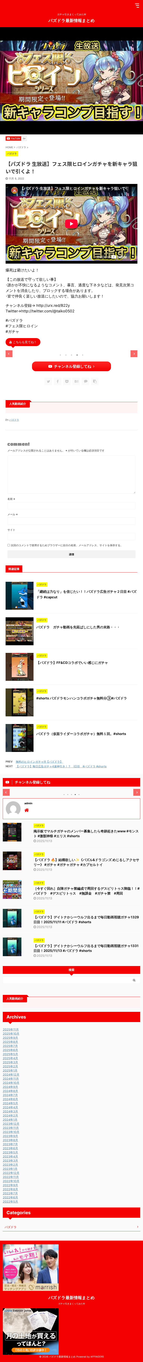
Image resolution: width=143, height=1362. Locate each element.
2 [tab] (66, 355)
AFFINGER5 (97, 1356)
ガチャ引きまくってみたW (71, 1303)
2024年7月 (10, 1095)
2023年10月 (11, 1132)
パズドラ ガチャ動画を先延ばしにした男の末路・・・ (78, 627)
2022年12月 (11, 1173)
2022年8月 (10, 1189)
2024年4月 (10, 1107)
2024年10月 (11, 1083)
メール (12, 514)
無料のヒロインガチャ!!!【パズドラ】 (39, 761)
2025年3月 (10, 1062)
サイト (11, 529)
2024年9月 (10, 1087)
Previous (9, 353)
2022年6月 (10, 1197)
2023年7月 (10, 1144)
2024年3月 (10, 1111)
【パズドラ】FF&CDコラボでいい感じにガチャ (72, 663)
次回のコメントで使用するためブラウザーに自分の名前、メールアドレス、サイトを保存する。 (67, 545)
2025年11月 (11, 1029)
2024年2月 (10, 1115)
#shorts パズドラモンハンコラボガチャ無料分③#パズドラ (81, 698)
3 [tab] (71, 355)
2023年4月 (10, 1156)
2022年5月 (10, 1201)
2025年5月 (10, 1054)
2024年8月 (10, 1091)
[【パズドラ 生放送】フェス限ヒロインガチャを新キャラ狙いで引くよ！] (76, 381)
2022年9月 (10, 1185)
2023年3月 (10, 1160)
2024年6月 (10, 1099)
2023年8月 (10, 1140)
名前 (11, 498)
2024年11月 (11, 1079)
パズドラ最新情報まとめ (71, 20)
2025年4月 (10, 1058)
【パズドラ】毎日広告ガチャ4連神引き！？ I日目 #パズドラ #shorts (61, 766)
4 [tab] (77, 355)
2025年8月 (10, 1042)
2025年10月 (11, 1033)
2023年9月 (10, 1136)
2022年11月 (11, 1177)
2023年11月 (11, 1128)
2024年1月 (10, 1119)
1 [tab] (60, 355)
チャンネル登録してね (72, 366)
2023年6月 (10, 1148)
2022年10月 (11, 1181)
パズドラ (14, 419)
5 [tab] (83, 355)
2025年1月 (10, 1070)
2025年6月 (10, 1050)
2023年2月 (10, 1165)
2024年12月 (11, 1074)
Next (134, 353)
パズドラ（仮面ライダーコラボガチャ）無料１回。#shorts (81, 734)
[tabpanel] (27, 350)
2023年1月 (10, 1169)
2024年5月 (10, 1103)
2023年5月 (10, 1152)
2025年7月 (10, 1046)
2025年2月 (10, 1066)
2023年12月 (11, 1124)
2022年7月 (10, 1193)
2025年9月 (10, 1038)
